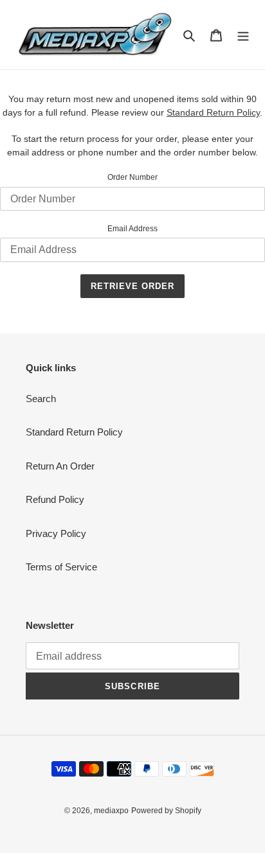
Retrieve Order (133, 286)
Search (41, 398)
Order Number (132, 177)
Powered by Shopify (166, 810)
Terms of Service (61, 566)
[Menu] (243, 35)
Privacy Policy (56, 533)
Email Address (132, 228)
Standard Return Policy (74, 431)
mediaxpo (111, 810)
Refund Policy (55, 499)
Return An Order (60, 466)
